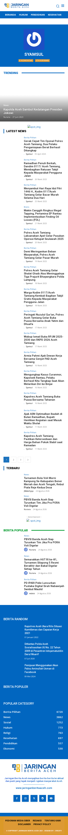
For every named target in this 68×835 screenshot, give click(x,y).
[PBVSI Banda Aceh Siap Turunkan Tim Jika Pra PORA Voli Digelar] (12, 502)
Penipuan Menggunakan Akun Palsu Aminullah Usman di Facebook (41, 668)
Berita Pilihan (30, 137)
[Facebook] (16, 798)
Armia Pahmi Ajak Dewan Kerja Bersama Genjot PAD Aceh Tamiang (43, 359)
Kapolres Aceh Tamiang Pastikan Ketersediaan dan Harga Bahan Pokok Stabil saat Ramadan (43, 440)
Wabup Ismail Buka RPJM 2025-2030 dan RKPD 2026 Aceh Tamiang (43, 340)
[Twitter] (34, 798)
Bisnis (26, 207)
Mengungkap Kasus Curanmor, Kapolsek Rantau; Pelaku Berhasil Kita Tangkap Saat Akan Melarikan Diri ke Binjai (44, 379)
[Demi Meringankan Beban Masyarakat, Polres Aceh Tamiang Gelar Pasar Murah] (12, 254)
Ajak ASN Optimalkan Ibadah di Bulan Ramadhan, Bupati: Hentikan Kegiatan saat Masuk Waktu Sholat (43, 418)
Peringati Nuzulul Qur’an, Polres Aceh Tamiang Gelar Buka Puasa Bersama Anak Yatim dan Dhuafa (44, 319)
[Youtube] (51, 798)
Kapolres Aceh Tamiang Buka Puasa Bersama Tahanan (42, 398)
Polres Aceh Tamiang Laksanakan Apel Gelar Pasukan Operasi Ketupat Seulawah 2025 (44, 236)
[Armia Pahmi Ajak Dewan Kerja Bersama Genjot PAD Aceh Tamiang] (12, 358)
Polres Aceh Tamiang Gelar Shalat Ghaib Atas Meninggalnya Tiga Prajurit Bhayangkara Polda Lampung (44, 275)
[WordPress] (42, 798)
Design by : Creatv (53, 831)
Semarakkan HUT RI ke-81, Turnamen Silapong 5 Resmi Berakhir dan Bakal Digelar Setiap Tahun (41, 564)
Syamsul (29, 154)
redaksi (32, 593)
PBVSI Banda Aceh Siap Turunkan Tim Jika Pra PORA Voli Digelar (42, 502)
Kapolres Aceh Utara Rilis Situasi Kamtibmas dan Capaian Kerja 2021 (43, 630)
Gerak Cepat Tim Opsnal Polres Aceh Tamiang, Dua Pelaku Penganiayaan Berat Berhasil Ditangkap (43, 145)
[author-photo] (24, 154)
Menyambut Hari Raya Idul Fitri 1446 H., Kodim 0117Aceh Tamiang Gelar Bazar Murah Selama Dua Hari (43, 193)
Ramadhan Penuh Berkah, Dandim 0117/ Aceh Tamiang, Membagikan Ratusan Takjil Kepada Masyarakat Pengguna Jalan (43, 169)
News (6, 105)
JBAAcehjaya (28, 491)
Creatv (8, 804)
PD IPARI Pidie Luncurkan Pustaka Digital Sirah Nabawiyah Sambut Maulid (44, 586)
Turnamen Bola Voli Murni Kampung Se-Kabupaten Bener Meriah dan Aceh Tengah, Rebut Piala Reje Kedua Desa (44, 482)
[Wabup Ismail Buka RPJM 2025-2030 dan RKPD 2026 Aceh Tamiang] (12, 339)
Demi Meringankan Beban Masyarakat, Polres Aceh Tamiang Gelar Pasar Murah (41, 254)
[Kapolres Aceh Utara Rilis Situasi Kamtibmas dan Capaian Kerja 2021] (12, 631)
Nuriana (27, 509)
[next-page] (28, 460)
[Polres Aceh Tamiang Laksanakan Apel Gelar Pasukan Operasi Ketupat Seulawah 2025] (12, 235)
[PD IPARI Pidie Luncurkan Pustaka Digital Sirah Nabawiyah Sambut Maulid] (12, 585)
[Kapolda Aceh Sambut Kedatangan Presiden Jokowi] (34, 99)
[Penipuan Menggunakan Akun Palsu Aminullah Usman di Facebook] (12, 670)
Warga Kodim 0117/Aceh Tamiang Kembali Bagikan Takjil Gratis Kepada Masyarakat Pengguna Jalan (43, 297)
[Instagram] (25, 798)
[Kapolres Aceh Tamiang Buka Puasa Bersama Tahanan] (12, 399)
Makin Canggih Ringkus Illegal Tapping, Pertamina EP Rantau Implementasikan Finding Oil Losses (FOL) (43, 215)
